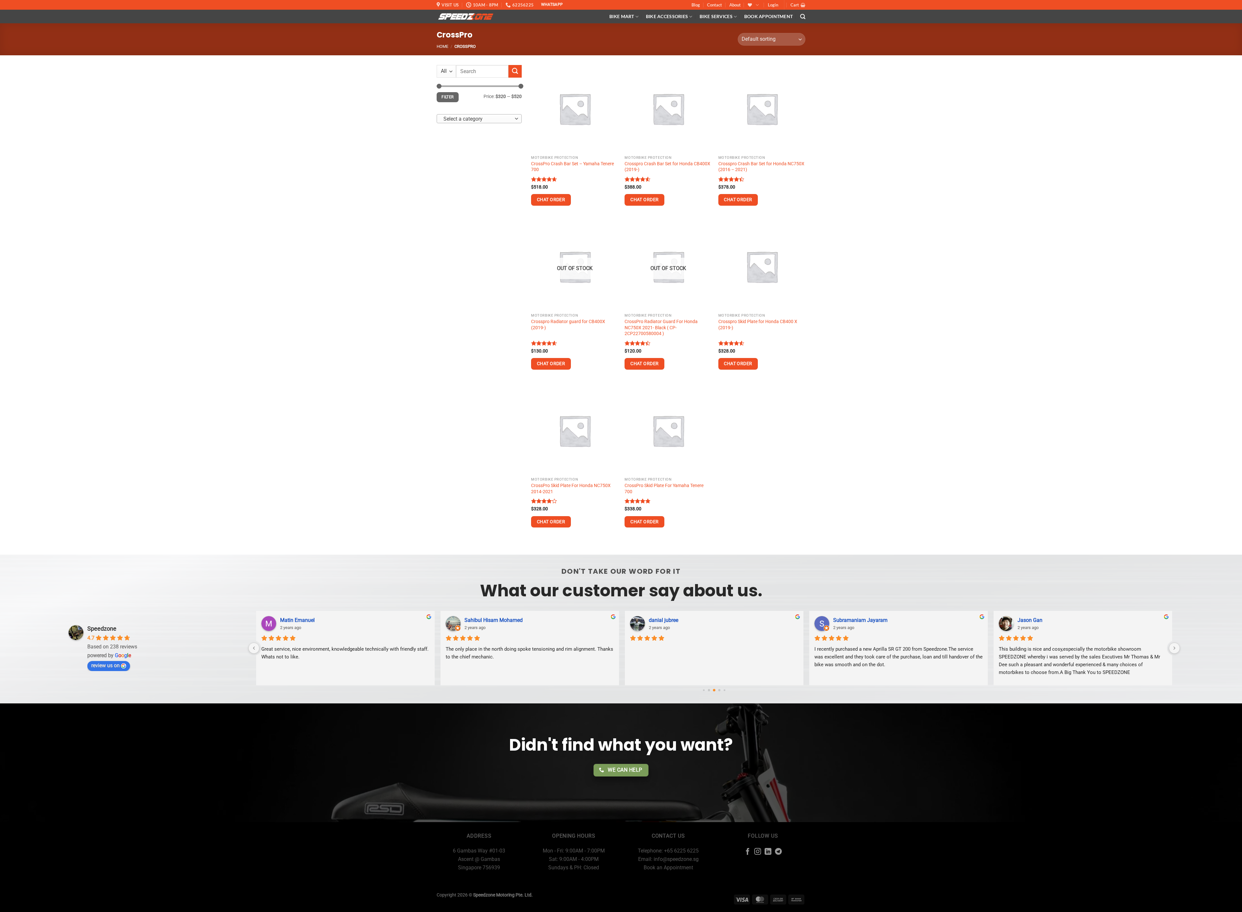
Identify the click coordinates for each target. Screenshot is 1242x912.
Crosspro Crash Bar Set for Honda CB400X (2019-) (667, 167)
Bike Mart (621, 16)
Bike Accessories (667, 16)
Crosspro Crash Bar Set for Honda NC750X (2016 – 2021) (761, 167)
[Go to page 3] (714, 690)
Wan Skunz (662, 620)
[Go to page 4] (719, 690)
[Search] (802, 16)
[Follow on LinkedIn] (768, 852)
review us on (105, 665)
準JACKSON (294, 620)
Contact (714, 4)
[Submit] (514, 71)
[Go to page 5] (724, 690)
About (735, 4)
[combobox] (479, 118)
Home (442, 46)
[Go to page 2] (709, 690)
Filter (447, 97)
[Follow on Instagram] (757, 852)
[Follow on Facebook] (747, 852)
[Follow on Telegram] (778, 852)
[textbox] (477, 119)
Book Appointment (768, 16)
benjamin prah (849, 620)
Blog (696, 4)
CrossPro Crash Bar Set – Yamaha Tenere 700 (572, 167)
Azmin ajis (1029, 620)
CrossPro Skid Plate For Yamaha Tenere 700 (664, 488)
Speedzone (101, 628)
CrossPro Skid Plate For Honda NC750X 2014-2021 (571, 488)
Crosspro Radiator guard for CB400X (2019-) (568, 325)
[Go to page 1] (703, 690)
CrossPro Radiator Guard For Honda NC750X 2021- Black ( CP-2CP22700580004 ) (661, 327)
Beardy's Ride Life (484, 620)
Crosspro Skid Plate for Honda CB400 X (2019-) (757, 325)
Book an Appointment (668, 867)
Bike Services (716, 16)
